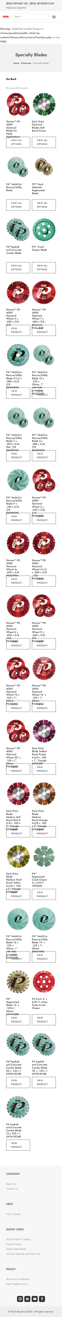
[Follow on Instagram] (20, 1299)
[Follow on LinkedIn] (27, 1299)
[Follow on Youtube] (35, 1299)
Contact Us (12, 1189)
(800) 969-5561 (14, 3)
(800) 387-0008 (39, 3)
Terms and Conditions (17, 1279)
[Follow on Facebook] (42, 1299)
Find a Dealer (13, 1214)
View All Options (16, 142)
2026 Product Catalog (18, 1239)
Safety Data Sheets (16, 1249)
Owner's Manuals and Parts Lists (23, 1254)
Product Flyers (13, 1244)
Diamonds (26, 63)
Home (16, 63)
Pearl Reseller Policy (17, 1284)
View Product (16, 330)
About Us (11, 1184)
